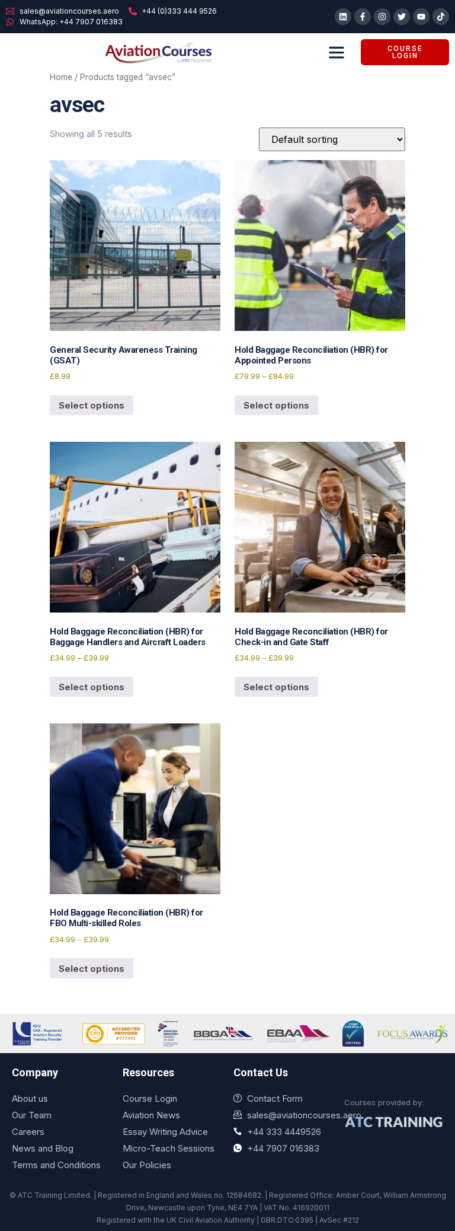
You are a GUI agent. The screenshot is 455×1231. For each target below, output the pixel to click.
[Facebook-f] (362, 16)
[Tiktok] (440, 16)
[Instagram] (382, 16)
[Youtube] (421, 16)
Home (61, 77)
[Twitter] (401, 16)
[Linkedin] (343, 16)
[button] (336, 52)
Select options (91, 405)
